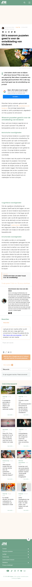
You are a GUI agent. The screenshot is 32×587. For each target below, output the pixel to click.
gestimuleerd (15, 225)
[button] (27, 549)
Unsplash (29, 68)
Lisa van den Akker (9, 27)
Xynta (18, 578)
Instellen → (16, 96)
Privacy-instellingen (7, 565)
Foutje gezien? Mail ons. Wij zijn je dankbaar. (16, 283)
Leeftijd (4, 554)
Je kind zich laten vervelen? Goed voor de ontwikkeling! (14, 276)
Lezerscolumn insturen (8, 559)
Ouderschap (5, 557)
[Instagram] (9, 313)
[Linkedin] (11, 313)
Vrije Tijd (18, 27)
